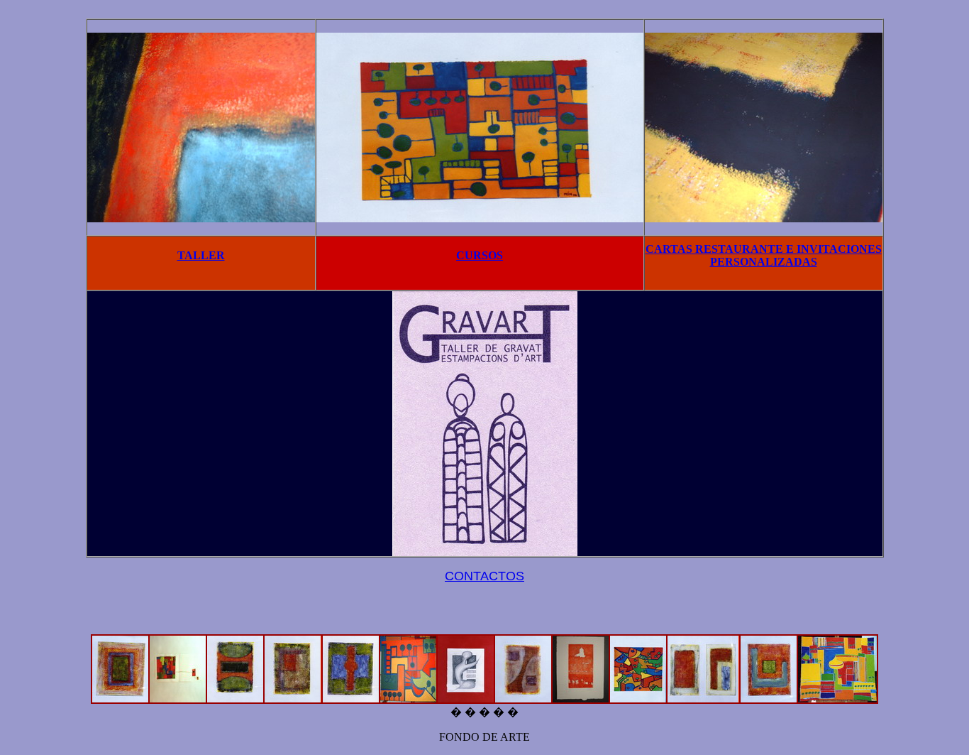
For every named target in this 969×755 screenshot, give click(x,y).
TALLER (201, 255)
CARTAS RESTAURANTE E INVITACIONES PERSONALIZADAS (764, 255)
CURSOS (479, 255)
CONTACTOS (484, 576)
